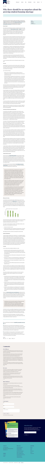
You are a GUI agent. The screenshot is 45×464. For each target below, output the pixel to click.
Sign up (31, 452)
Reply (4, 365)
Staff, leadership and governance (21, 454)
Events (31, 448)
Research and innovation (20, 452)
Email (3, 402)
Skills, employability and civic (20, 453)
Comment (4, 408)
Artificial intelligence (19, 448)
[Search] (41, 2)
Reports (31, 447)
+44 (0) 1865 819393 (5, 447)
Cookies (19, 462)
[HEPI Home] (7, 2)
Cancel (7, 413)
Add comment (6, 401)
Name (3, 405)
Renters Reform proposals (12, 155)
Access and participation (20, 447)
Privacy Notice (22, 462)
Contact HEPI (32, 453)
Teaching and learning (19, 457)
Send (4, 413)
